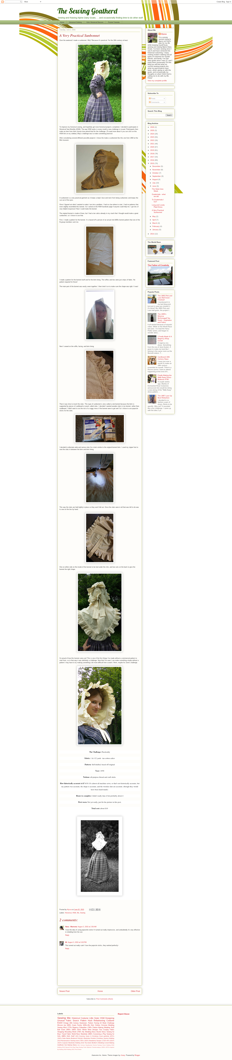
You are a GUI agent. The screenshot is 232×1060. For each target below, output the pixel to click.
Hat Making (68, 1045)
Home (62, 22)
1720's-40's (105, 1040)
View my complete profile (157, 81)
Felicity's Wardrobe (84, 1038)
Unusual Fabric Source (68, 1021)
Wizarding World (70, 1032)
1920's (86, 1040)
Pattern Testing (93, 1023)
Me (78, 913)
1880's (64, 1036)
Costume (84, 1018)
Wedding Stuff (109, 1027)
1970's (107, 1047)
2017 (152, 157)
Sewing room (74, 1040)
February (156, 226)
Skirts (79, 1030)
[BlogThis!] (92, 909)
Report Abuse (123, 1014)
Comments (155, 102)
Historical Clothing (75, 22)
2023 (152, 137)
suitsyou (98, 1047)
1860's (90, 1034)
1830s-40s (86, 1025)
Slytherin (89, 1047)
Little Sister (94, 1018)
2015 (152, 163)
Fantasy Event (101, 1045)
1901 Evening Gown (82, 1036)
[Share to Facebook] (97, 909)
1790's (81, 1040)
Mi (66, 942)
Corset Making (109, 1043)
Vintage (66, 1023)
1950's (74, 1030)
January (155, 230)
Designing (109, 1018)
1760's (79, 1032)
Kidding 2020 (63, 1049)
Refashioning (99, 1021)
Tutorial (94, 1047)
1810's (112, 1040)
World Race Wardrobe (79, 1034)
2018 (152, 154)
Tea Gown (88, 1043)
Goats (74, 1025)
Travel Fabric (66, 1034)
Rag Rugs (75, 1047)
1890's (69, 1025)
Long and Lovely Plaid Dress (158, 206)
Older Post (135, 991)
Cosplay (106, 1030)
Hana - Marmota (71, 927)
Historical (68, 913)
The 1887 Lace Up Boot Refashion (165, 397)
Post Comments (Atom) (104, 999)
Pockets (93, 1038)
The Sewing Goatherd (87, 10)
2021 (152, 144)
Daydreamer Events (91, 1045)
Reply (67, 935)
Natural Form (68, 1047)
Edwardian (83, 1027)
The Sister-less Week (157, 190)
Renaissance (65, 1040)
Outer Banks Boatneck (69, 1038)
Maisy (75, 1045)
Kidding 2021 (71, 1049)
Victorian (104, 1025)
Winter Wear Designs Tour (92, 1030)
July (154, 183)
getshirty (106, 1036)
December (156, 166)
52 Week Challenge (107, 1023)
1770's (69, 1027)
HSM (74, 913)
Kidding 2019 (61, 1047)
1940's (59, 1038)
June (154, 186)
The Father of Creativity (158, 265)
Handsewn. (83, 1023)
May (154, 216)
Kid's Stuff (70, 1036)
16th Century (81, 1045)
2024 (152, 134)
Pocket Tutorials (114, 22)
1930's (103, 1047)
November (156, 170)
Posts (153, 98)
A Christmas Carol (96, 1036)
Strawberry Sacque (95, 1040)
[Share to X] (95, 909)
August (155, 179)
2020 (152, 147)
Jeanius (106, 1038)
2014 (152, 234)
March (155, 223)
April (154, 220)
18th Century (74, 1023)
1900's (68, 1030)
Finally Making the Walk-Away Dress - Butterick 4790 (165, 377)
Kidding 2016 (79, 1043)
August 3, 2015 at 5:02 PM (77, 942)
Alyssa (164, 34)
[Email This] (90, 909)
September (156, 176)
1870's (112, 1036)
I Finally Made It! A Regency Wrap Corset (165, 339)
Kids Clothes (95, 1025)
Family (79, 1025)
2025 (152, 130)
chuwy (123, 1055)
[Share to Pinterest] (99, 909)
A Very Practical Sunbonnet (158, 211)
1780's (89, 1027)
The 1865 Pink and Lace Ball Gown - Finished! (165, 298)
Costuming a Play (99, 1034)
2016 (152, 160)
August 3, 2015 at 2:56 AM (87, 927)
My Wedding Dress (89, 1032)
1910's (59, 1043)
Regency (75, 1027)
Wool (65, 1027)
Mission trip (61, 1025)
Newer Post (64, 991)
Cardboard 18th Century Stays (164, 358)
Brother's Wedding (98, 1043)
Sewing (82, 913)
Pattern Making (98, 1027)
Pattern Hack (86, 1021)
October (155, 173)
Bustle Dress (101, 1032)
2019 (152, 150)
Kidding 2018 (110, 1045)
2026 (152, 127)
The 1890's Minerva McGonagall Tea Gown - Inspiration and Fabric (165, 318)
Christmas (99, 1038)
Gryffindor (60, 1045)
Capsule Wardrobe (68, 1043)
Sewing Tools (82, 1047)
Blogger (137, 1055)
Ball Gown (61, 1030)
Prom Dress (78, 1049)
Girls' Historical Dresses (95, 22)
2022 (152, 140)
